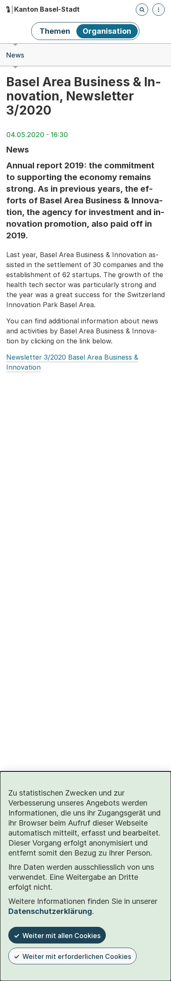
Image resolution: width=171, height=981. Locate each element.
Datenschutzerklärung (50, 911)
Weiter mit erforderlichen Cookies (76, 956)
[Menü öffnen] (158, 9)
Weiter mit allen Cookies (61, 935)
